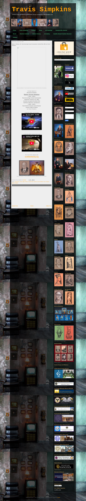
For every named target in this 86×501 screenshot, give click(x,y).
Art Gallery (47, 34)
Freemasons (17, 181)
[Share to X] (31, 180)
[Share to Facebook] (32, 180)
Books (14, 34)
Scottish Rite (30, 181)
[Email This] (29, 180)
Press (14, 30)
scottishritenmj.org (32, 157)
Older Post (48, 206)
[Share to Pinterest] (34, 180)
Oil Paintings (48, 30)
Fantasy (15, 37)
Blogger (58, 497)
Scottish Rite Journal (61, 30)
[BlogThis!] (30, 180)
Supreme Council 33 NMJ (38, 181)
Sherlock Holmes (24, 34)
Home (31, 206)
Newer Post (15, 206)
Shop (40, 30)
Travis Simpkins (41, 9)
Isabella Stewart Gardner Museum (62, 34)
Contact (33, 30)
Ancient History (36, 34)
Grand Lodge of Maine (24, 181)
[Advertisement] (31, 196)
